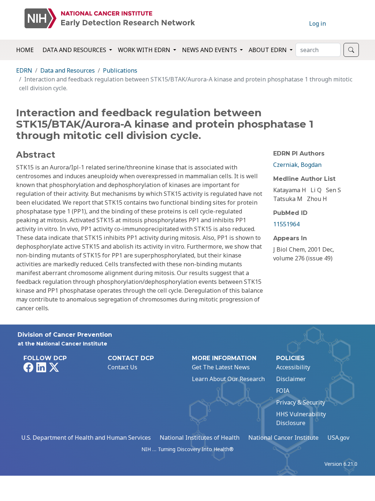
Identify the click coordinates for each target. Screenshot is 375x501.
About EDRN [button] (268, 50)
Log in (317, 23)
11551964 (286, 224)
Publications (120, 70)
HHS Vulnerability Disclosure (301, 418)
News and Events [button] (210, 50)
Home (25, 50)
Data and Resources (67, 70)
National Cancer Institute (283, 438)
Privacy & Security (300, 402)
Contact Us (122, 367)
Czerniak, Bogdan (297, 165)
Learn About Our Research (228, 379)
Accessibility (293, 367)
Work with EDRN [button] (145, 50)
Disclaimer (291, 379)
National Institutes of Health (200, 438)
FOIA (282, 391)
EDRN (24, 70)
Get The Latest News (221, 367)
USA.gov (338, 438)
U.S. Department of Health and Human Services (86, 438)
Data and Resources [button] (75, 50)
